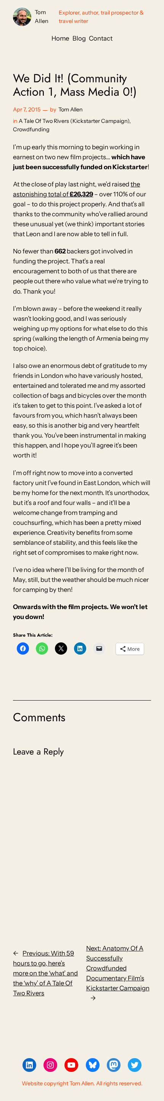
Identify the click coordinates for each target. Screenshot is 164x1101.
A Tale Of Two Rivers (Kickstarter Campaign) (74, 121)
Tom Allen (70, 109)
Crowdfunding (31, 129)
